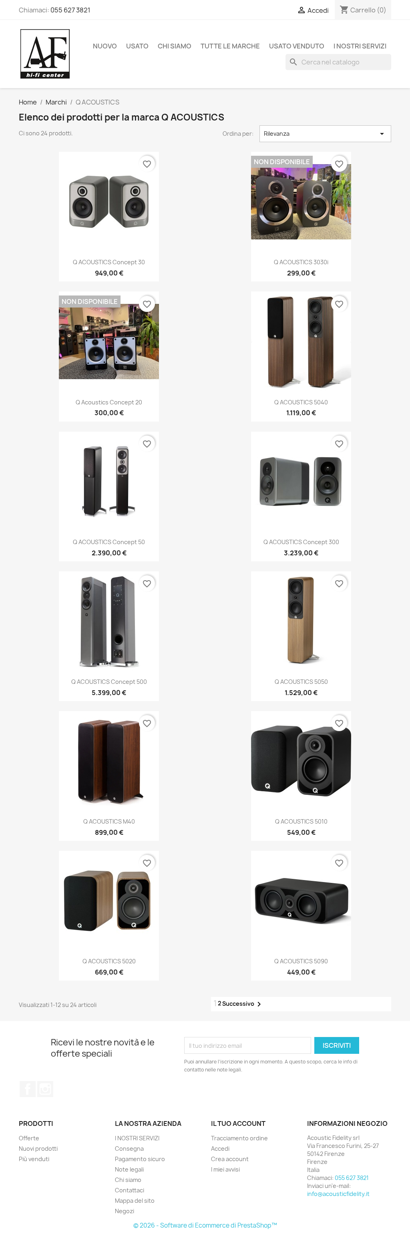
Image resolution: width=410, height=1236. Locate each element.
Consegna (129, 1148)
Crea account (230, 1159)
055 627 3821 (70, 10)
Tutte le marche (230, 46)
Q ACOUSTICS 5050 (301, 681)
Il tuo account (238, 1123)
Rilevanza (325, 134)
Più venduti (34, 1159)
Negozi (124, 1211)
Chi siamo (174, 46)
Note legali (129, 1169)
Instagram (45, 1089)
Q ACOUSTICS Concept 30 (109, 262)
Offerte (29, 1138)
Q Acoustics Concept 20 (109, 402)
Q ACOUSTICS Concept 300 (301, 542)
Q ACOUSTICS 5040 (301, 402)
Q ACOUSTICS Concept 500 (109, 681)
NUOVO (105, 46)
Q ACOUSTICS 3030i (301, 262)
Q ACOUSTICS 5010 (301, 821)
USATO (137, 46)
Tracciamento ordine (239, 1138)
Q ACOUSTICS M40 (109, 821)
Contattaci (129, 1190)
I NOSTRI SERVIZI (360, 46)
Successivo (243, 1004)
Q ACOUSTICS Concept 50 (109, 542)
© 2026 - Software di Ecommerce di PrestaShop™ (205, 1225)
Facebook (28, 1089)
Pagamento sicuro (140, 1159)
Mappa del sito (135, 1200)
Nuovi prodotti (38, 1148)
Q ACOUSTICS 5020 (109, 961)
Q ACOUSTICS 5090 (301, 961)
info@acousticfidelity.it (338, 1194)
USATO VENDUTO (296, 46)
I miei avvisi (225, 1169)
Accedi (220, 1148)
